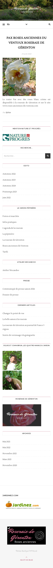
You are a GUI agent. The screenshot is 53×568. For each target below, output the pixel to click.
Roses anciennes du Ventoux (15, 246)
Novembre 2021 (10, 453)
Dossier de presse (11, 295)
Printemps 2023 (10, 192)
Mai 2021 (6, 442)
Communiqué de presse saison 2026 (19, 289)
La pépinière (8, 234)
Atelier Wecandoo (11, 270)
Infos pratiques (9, 222)
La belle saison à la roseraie (15, 319)
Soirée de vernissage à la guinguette (19, 335)
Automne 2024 (9, 186)
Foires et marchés (11, 216)
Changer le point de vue (13, 313)
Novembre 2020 (10, 465)
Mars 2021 (7, 459)
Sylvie (8, 112)
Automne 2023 (9, 180)
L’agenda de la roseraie (13, 228)
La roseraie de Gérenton (13, 240)
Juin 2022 (7, 197)
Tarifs (5, 252)
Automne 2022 (9, 174)
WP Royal (33, 551)
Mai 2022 (6, 447)
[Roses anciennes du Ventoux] (26, 9)
